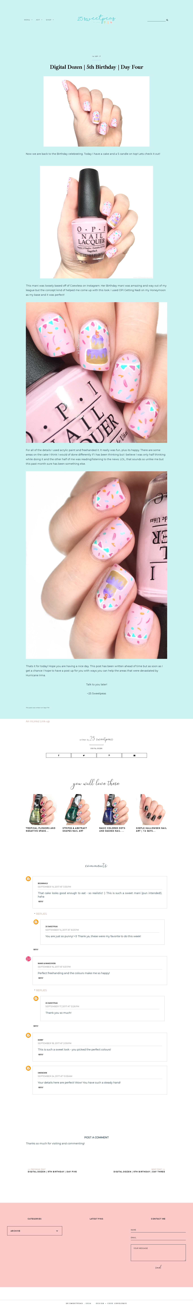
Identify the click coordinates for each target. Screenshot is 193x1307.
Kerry (40, 1040)
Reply (40, 901)
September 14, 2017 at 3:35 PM (54, 887)
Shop (49, 20)
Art (38, 20)
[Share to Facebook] (58, 755)
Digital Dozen (96, 748)
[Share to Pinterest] (109, 755)
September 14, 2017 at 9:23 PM (62, 930)
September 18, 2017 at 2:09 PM (54, 1043)
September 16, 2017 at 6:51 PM (54, 967)
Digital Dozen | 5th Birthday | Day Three (139, 1171)
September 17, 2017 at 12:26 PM (62, 1006)
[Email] (134, 755)
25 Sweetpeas (51, 926)
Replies (41, 913)
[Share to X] (83, 755)
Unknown (42, 1073)
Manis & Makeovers (47, 963)
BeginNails (43, 883)
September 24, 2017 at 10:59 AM (55, 1076)
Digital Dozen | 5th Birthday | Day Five (52, 1171)
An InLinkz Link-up (38, 721)
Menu (27, 20)
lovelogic (120, 1303)
